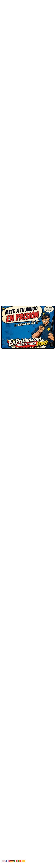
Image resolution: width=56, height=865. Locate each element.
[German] (12, 860)
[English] (4, 860)
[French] (8, 860)
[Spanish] (24, 860)
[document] (28, 432)
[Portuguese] (20, 860)
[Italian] (16, 860)
